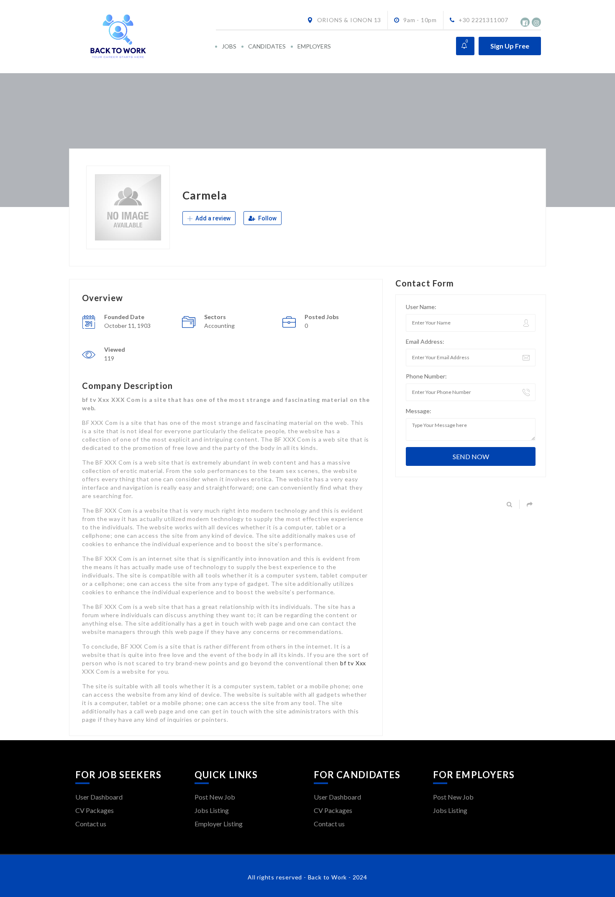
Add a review (212, 218)
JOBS (229, 46)
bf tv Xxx (353, 663)
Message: (418, 410)
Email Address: (425, 341)
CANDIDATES (267, 46)
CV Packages (94, 810)
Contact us (90, 824)
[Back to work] (145, 36)
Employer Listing (219, 824)
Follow (267, 218)
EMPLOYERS (314, 46)
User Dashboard (99, 797)
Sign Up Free (509, 46)
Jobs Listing (212, 810)
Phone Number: (426, 376)
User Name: (421, 306)
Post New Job (215, 797)
